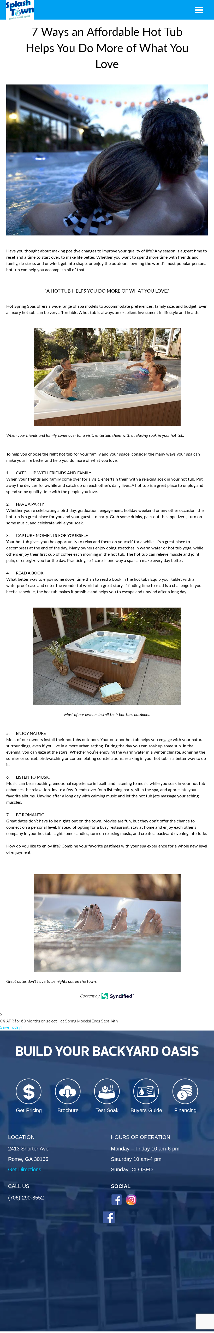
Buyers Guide (146, 1110)
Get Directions (24, 1169)
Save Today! (11, 1027)
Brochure (68, 1110)
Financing (185, 1110)
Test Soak (107, 1110)
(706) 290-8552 (26, 1198)
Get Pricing (29, 1110)
